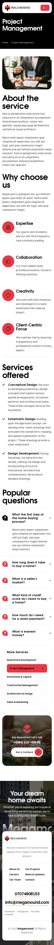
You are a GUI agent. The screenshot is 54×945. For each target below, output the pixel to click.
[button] (27, 742)
